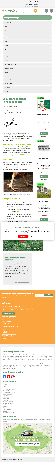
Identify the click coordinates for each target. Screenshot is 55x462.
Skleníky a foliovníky (7, 394)
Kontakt (36, 4)
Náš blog (6, 303)
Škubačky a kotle (7, 408)
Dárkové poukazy (33, 1)
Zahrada (7, 91)
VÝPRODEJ (5, 384)
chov (6, 26)
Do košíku (43, 133)
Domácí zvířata (6, 404)
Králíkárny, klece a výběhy (9, 389)
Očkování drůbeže (6, 339)
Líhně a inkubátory (7, 391)
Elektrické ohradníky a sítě (9, 401)
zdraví (6, 34)
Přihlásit (48, 295)
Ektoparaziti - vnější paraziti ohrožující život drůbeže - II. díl (18, 308)
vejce (6, 41)
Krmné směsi (6, 397)
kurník (6, 45)
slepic (8, 194)
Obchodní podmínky (7, 335)
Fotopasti (5, 411)
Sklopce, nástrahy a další (9, 412)
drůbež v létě (8, 79)
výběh (6, 49)
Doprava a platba (28, 4)
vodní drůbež (8, 76)
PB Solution (20, 459)
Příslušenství (6, 395)
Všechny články (7, 313)
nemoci (7, 60)
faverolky (22, 154)
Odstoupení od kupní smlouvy (9, 334)
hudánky (5, 156)
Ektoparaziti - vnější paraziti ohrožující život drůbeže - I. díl (18, 310)
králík (6, 72)
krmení (6, 37)
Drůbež (4, 386)
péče (6, 30)
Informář (35, 3)
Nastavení (33, 236)
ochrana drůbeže (9, 68)
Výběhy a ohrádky (7, 409)
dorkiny (12, 156)
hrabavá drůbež (25, 282)
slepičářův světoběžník (11, 64)
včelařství (7, 87)
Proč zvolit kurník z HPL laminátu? (11, 306)
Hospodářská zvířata (8, 403)
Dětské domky (6, 398)
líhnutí (6, 53)
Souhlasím (22, 236)
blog (11, 106)
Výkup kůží (4, 338)
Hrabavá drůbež (9, 22)
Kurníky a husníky (7, 388)
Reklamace (5, 332)
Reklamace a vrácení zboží (31, 6)
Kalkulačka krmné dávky (26, 3)
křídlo (17, 138)
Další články (8, 276)
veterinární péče (9, 57)
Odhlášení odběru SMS (7, 337)
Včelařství (5, 400)
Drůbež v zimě (8, 83)
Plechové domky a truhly (9, 392)
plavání (17, 211)
